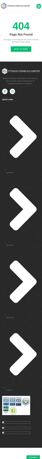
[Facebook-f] (5, 91)
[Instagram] (12, 91)
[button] (38, 6)
